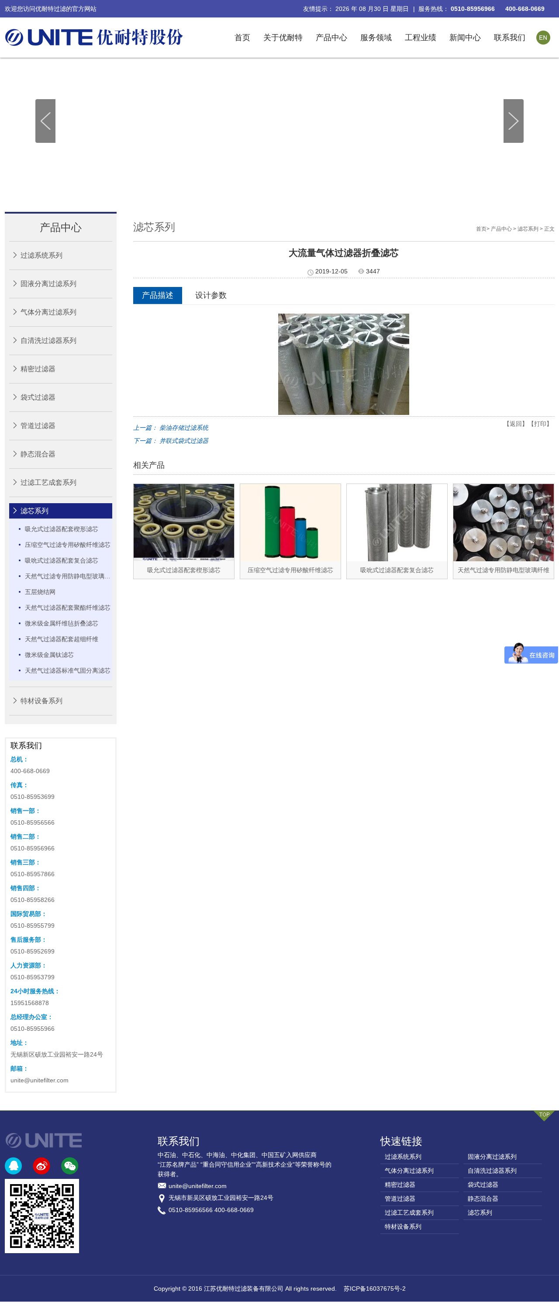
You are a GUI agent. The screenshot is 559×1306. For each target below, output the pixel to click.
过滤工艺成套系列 (48, 482)
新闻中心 (465, 37)
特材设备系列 (41, 701)
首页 (242, 37)
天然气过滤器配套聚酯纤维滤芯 (67, 607)
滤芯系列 (34, 511)
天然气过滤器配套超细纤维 (61, 639)
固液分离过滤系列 (48, 283)
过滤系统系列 (41, 255)
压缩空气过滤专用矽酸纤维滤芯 (67, 544)
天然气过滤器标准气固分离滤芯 (67, 670)
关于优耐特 (283, 37)
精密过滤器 (38, 369)
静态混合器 (38, 454)
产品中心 (331, 37)
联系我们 (509, 37)
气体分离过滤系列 (48, 312)
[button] (513, 120)
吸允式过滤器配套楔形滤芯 (61, 528)
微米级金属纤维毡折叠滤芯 (61, 623)
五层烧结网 (40, 591)
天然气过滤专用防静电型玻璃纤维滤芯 (68, 576)
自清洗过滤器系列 (48, 340)
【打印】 (540, 423)
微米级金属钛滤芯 (49, 654)
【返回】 (516, 423)
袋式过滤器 (38, 397)
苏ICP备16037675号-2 (375, 1288)
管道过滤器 (38, 425)
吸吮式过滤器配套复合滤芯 (61, 560)
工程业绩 (420, 37)
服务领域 (376, 37)
